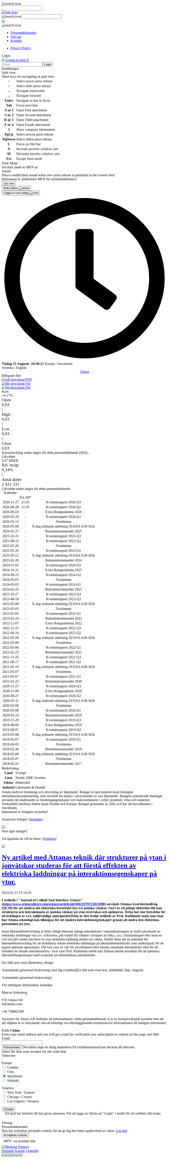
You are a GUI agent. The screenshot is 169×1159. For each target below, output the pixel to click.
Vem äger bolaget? (15, 831)
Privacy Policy (21, 48)
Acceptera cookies (15, 1135)
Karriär (20, 1151)
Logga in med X (17, 60)
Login (47, 64)
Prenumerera (12, 1047)
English (21, 368)
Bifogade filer (11, 375)
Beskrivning (10, 768)
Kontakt (16, 40)
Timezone (8, 1055)
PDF (28, 379)
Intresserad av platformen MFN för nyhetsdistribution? (39, 179)
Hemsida (8, 1151)
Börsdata (35, 819)
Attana (84, 371)
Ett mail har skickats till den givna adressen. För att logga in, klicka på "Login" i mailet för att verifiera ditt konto (83, 1113)
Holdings (49, 839)
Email (6, 1038)
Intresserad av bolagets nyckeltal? (25, 812)
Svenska (7, 368)
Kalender (10, 493)
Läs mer (121, 1131)
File (27, 383)
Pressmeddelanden (23, 33)
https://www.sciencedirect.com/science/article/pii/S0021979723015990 (54, 904)
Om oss (16, 37)
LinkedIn (32, 1151)
